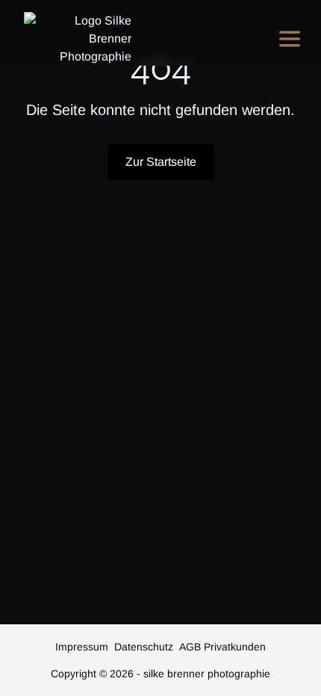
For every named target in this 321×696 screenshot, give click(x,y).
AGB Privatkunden (222, 647)
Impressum (81, 647)
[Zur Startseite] (77, 39)
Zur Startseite (160, 161)
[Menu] (289, 39)
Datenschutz (143, 647)
